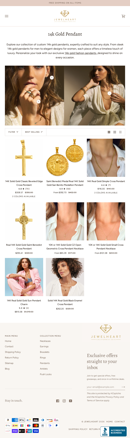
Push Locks (45, 374)
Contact (9, 346)
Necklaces (45, 341)
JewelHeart (91, 421)
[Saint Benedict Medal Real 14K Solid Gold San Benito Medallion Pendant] (65, 158)
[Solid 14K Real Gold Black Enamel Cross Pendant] (65, 277)
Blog (7, 368)
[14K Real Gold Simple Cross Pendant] (106, 158)
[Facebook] (57, 400)
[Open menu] (10, 16)
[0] (52, 78)
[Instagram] (64, 400)
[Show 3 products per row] (115, 132)
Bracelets (44, 352)
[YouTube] (70, 400)
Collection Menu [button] (50, 336)
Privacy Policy (112, 397)
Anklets (44, 368)
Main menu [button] (11, 336)
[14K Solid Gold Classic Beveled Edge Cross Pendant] (24, 158)
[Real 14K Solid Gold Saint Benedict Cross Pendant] (24, 221)
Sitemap (9, 363)
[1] (38, 102)
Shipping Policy (13, 352)
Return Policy (12, 357)
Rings (43, 357)
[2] (109, 93)
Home (8, 341)
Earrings (44, 346)
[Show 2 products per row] (109, 132)
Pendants (45, 363)
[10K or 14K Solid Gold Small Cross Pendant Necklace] (106, 221)
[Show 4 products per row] (121, 132)
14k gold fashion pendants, (81, 53)
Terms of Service (95, 400)
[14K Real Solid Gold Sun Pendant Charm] (24, 277)
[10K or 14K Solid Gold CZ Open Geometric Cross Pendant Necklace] (65, 221)
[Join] (120, 387)
